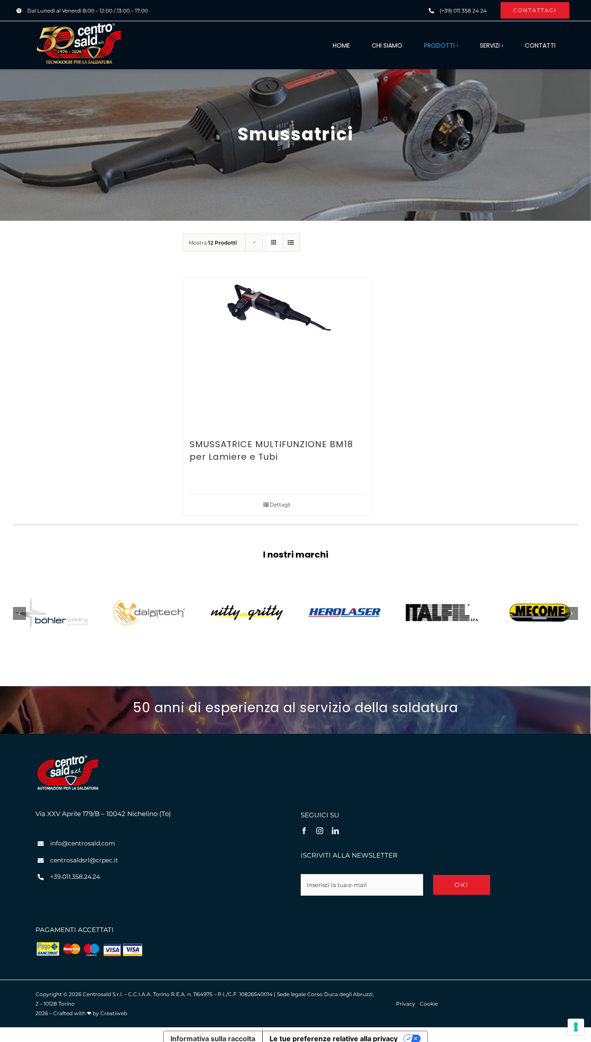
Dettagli (280, 504)
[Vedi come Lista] (291, 242)
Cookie (429, 1003)
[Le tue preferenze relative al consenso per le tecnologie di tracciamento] (576, 1027)
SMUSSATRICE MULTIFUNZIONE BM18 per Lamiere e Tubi (271, 450)
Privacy (405, 1003)
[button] (19, 613)
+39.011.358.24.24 (75, 877)
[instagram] (319, 830)
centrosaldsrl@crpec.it (84, 860)
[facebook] (304, 830)
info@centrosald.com (82, 843)
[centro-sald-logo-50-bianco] (78, 25)
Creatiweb (113, 1013)
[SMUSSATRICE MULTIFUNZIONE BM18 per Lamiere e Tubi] (277, 353)
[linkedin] (335, 830)
